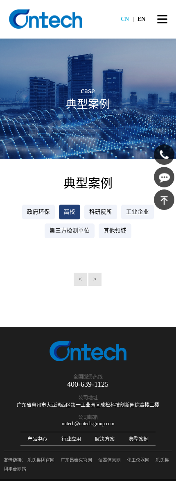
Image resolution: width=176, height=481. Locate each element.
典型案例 (139, 439)
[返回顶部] (164, 199)
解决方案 (105, 439)
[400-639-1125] (164, 154)
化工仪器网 (138, 460)
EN (141, 19)
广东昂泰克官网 (76, 460)
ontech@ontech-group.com (88, 423)
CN (125, 19)
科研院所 (100, 212)
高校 (69, 212)
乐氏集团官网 (40, 460)
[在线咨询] (164, 177)
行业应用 (71, 439)
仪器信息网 (109, 460)
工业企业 (137, 212)
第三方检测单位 (70, 231)
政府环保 (38, 212)
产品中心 (37, 439)
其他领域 (115, 231)
